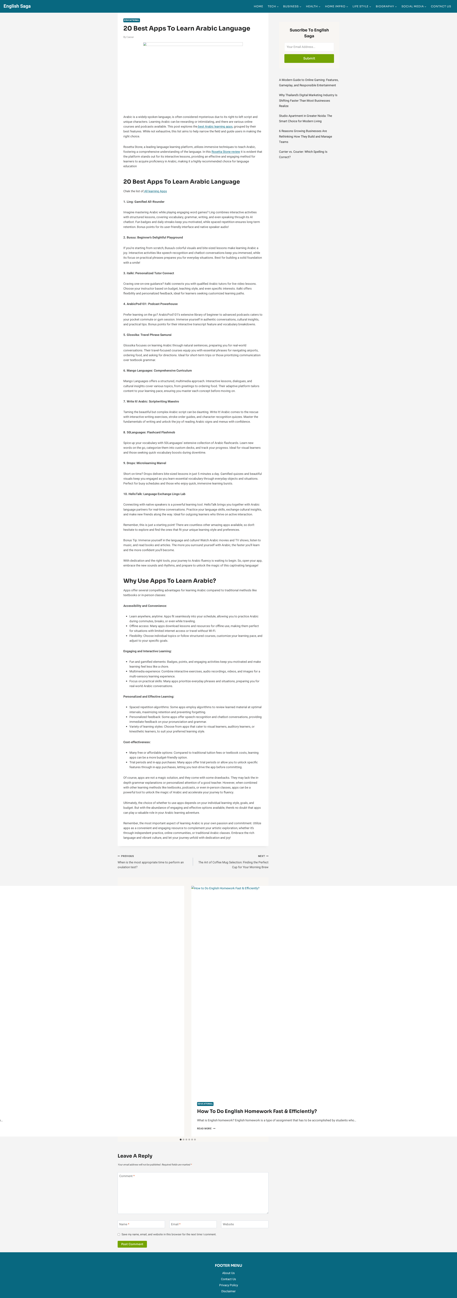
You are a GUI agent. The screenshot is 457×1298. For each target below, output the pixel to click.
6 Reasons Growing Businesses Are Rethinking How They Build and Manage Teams (305, 136)
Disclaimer (228, 1291)
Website (228, 1224)
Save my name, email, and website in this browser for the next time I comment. (169, 1234)
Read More (206, 1128)
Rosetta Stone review (226, 152)
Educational (131, 20)
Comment (127, 1176)
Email (175, 1224)
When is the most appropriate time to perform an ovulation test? (151, 861)
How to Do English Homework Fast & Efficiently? (257, 1111)
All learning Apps (155, 191)
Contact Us (441, 6)
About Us (228, 1273)
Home (258, 6)
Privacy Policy (228, 1285)
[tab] (181, 1139)
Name (124, 1224)
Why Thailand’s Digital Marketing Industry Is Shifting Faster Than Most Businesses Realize (308, 100)
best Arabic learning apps (215, 126)
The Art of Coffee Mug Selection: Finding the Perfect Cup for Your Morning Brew (233, 861)
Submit (309, 58)
